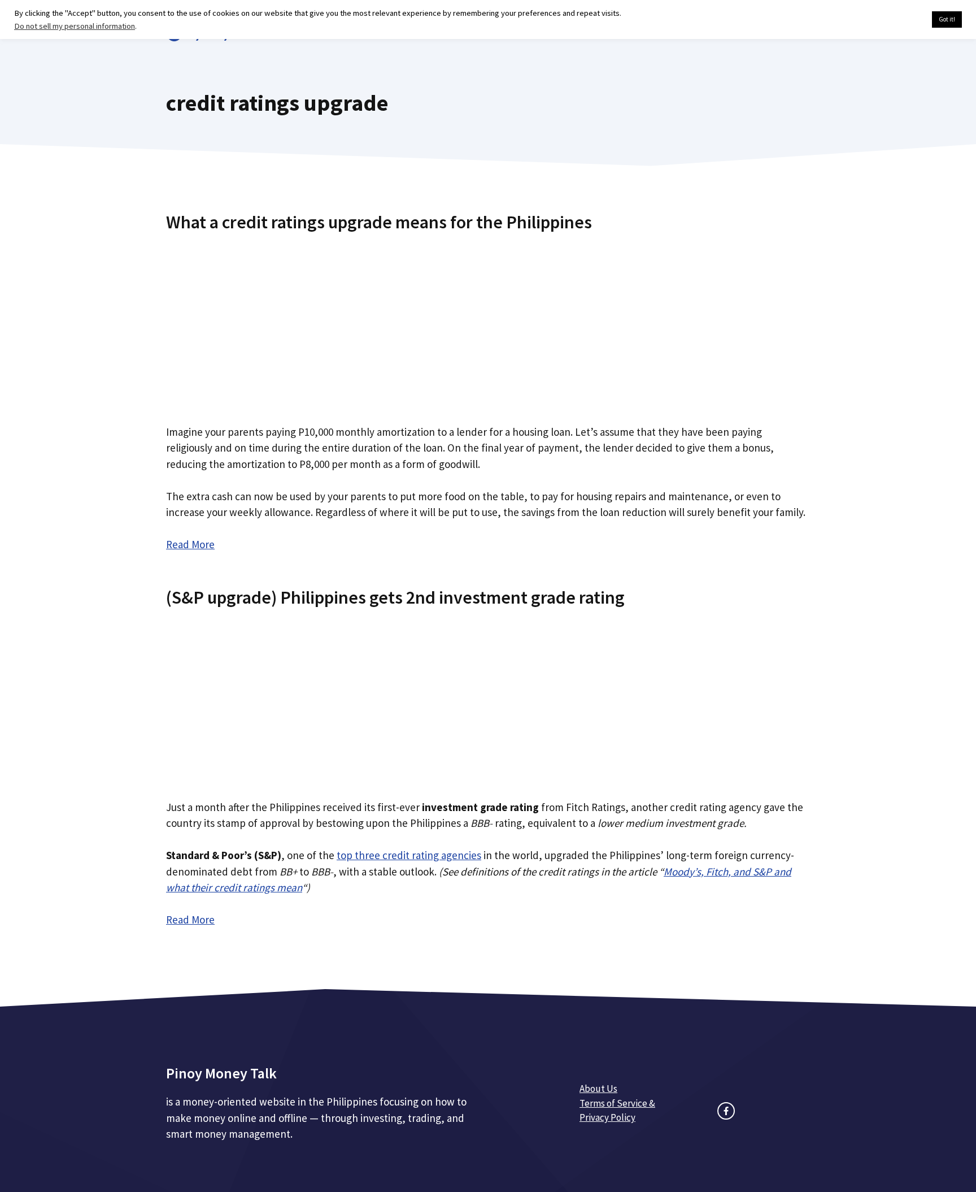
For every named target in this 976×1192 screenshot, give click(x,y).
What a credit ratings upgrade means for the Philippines (379, 222)
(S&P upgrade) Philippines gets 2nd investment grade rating (395, 597)
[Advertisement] (488, 324)
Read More (190, 544)
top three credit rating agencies (409, 855)
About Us (598, 1088)
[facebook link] (726, 1111)
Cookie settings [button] (896, 20)
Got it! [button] (947, 19)
